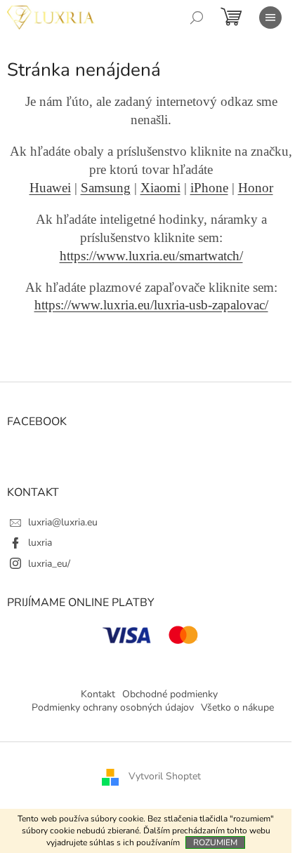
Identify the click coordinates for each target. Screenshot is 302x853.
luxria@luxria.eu (63, 522)
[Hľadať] (197, 18)
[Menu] (270, 18)
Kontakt (98, 694)
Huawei (50, 187)
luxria (40, 542)
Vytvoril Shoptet (165, 777)
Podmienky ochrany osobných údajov (113, 707)
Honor (255, 187)
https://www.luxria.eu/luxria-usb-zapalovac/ (151, 304)
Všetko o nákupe (237, 707)
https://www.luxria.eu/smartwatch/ (151, 255)
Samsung (106, 187)
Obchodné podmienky (170, 694)
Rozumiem (215, 842)
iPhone (209, 187)
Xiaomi (160, 187)
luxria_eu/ (49, 563)
